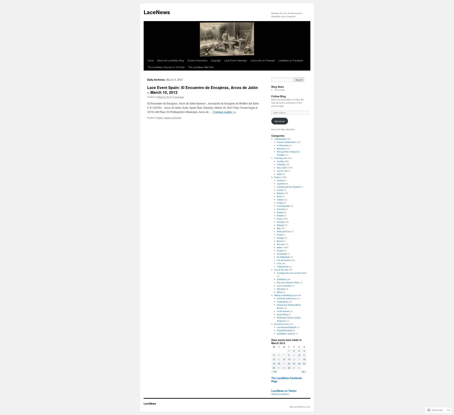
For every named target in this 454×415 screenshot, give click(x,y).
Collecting (281, 164)
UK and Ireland (283, 260)
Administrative (280, 138)
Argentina (281, 183)
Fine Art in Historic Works (288, 282)
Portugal (280, 237)
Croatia (280, 202)
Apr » (304, 371)
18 (304, 359)
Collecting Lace (280, 158)
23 (294, 363)
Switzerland (282, 253)
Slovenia (280, 244)
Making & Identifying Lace (285, 295)
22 (289, 363)
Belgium (280, 193)
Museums (281, 288)
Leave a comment (172, 117)
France (280, 218)
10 (299, 354)
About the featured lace (286, 298)
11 (304, 354)
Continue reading (224, 112)
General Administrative (286, 142)
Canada (280, 199)
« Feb (274, 371)
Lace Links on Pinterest (263, 60)
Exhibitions (281, 279)
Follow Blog (278, 96)
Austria (280, 189)
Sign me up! (280, 121)
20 (279, 363)
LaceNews (157, 12)
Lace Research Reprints (287, 327)
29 (289, 367)
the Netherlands (283, 256)
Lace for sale (282, 170)
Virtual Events (283, 266)
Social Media (282, 314)
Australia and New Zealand (288, 186)
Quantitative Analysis (286, 333)
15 (289, 359)
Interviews (281, 148)
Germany (281, 221)
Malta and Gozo (283, 231)
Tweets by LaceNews (280, 393)
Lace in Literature (284, 285)
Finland (280, 215)
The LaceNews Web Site (201, 67)
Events (277, 177)
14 (284, 359)
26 (274, 367)
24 (299, 363)
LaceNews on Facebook (290, 60)
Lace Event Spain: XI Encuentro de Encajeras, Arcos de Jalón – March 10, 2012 (202, 90)
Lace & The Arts (281, 269)
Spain (159, 117)
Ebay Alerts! (282, 167)
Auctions (280, 161)
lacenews (179, 96)
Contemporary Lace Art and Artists (291, 272)
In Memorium (283, 145)
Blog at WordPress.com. (300, 406)
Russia (280, 240)
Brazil (279, 196)
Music (279, 292)
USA (279, 263)
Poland (280, 234)
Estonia (280, 212)
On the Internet (283, 311)
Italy (279, 228)
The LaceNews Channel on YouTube (166, 67)
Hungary (280, 225)
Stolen (279, 173)
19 (274, 363)
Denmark (281, 209)
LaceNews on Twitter (284, 390)
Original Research (284, 330)
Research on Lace (281, 323)
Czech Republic (283, 205)
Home (151, 60)
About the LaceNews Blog (170, 60)
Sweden (280, 250)
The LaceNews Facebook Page (286, 379)
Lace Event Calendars (235, 60)
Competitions (282, 301)
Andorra (280, 180)
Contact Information (197, 60)
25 (304, 363)
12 (274, 359)
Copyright (216, 60)
